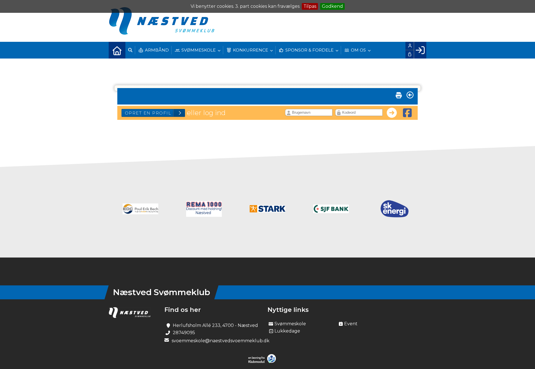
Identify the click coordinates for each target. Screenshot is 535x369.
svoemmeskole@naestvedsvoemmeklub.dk (220, 340)
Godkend (332, 6)
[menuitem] (117, 50)
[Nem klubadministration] (263, 362)
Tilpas (309, 6)
